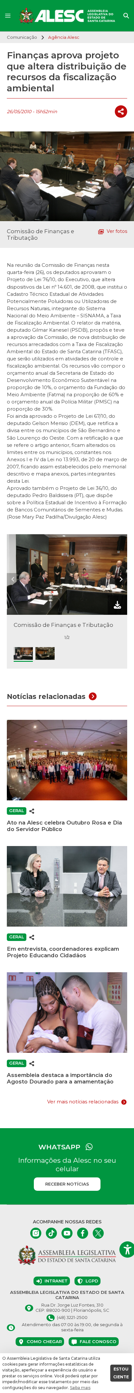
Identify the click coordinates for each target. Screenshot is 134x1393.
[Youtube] (67, 1233)
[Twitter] (98, 1233)
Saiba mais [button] (80, 1387)
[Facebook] (82, 1233)
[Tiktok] (51, 1233)
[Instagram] (35, 1233)
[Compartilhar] (121, 111)
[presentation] (13, 579)
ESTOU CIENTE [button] (121, 1373)
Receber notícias (67, 1184)
